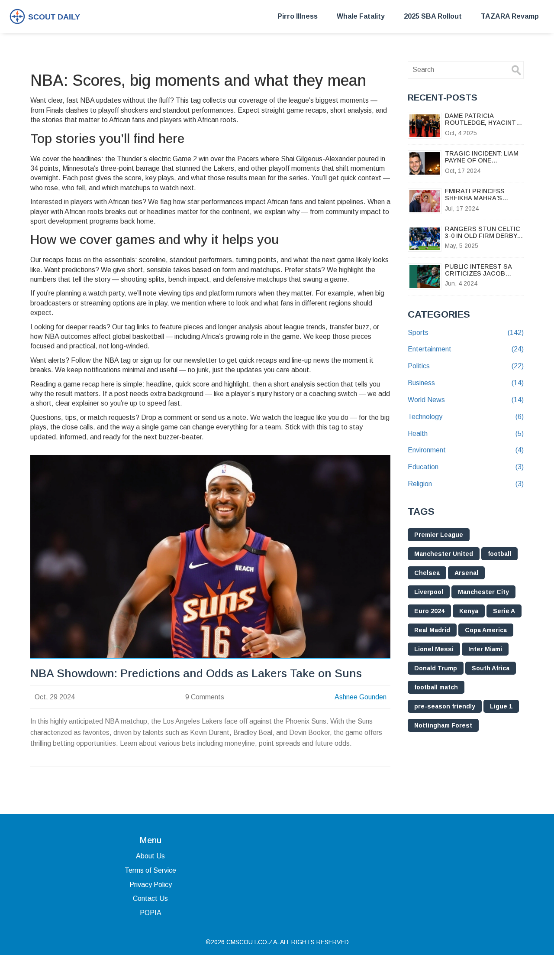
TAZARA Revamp (510, 16)
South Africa (490, 668)
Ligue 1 (501, 706)
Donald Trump (435, 668)
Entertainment (466, 349)
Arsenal (466, 572)
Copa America (486, 630)
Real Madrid (432, 630)
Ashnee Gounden (361, 697)
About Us (150, 856)
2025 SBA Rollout (433, 16)
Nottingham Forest (443, 725)
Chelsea (427, 572)
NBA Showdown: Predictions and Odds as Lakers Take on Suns (196, 673)
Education (466, 467)
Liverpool (428, 591)
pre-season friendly (444, 706)
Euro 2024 (429, 610)
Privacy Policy (150, 884)
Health (466, 433)
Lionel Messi (434, 649)
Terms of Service (150, 870)
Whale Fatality (361, 16)
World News (466, 399)
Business (466, 383)
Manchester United (443, 553)
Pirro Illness (297, 16)
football (499, 553)
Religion (466, 483)
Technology (466, 416)
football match (436, 687)
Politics (466, 366)
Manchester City (483, 591)
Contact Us (150, 898)
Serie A (504, 610)
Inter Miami (485, 649)
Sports (466, 332)
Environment (466, 450)
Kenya (468, 610)
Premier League (438, 534)
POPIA (150, 912)
